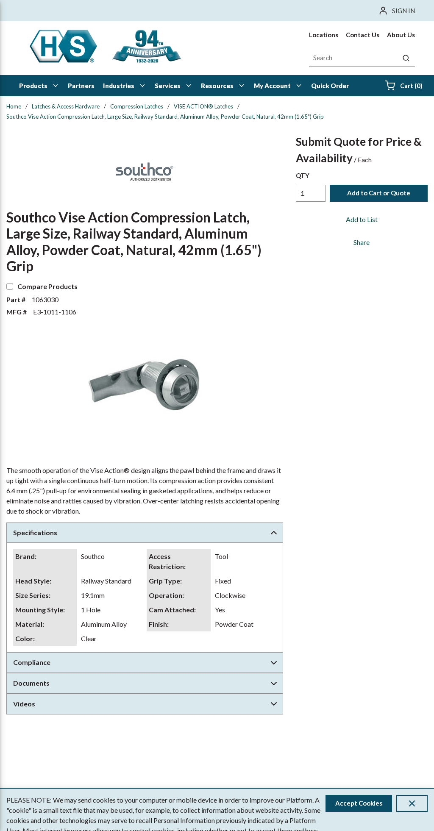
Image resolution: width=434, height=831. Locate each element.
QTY (302, 175)
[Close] (412, 803)
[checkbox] (9, 286)
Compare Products (47, 286)
